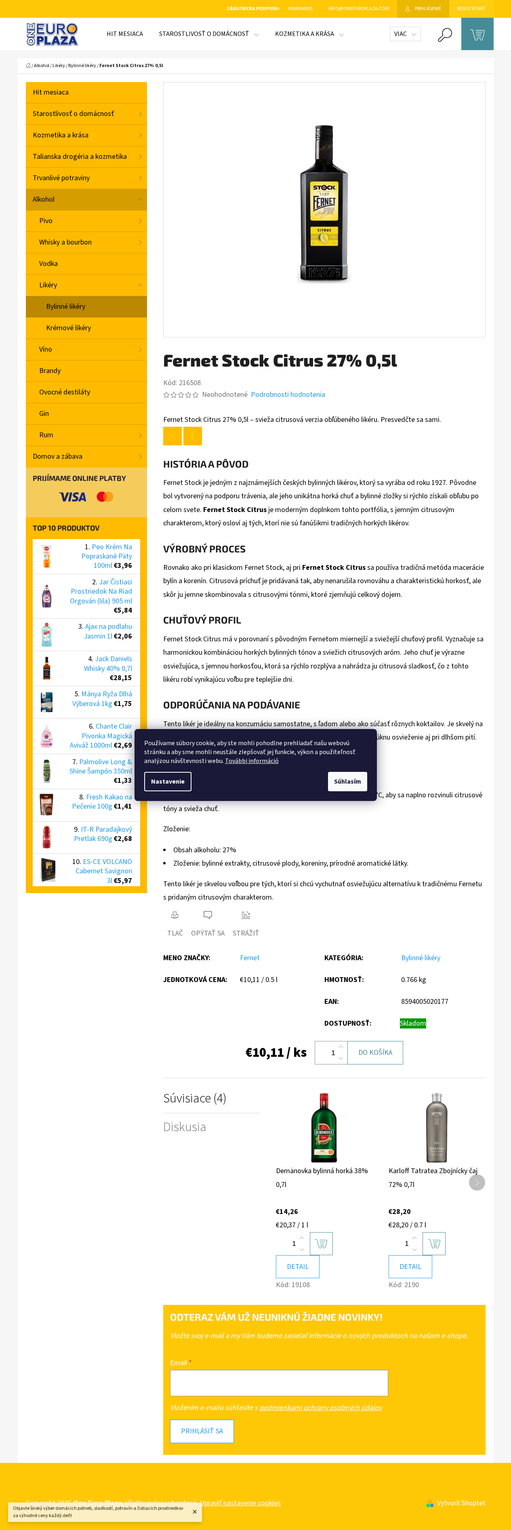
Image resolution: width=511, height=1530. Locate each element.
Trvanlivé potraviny (61, 178)
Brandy (50, 371)
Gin (44, 414)
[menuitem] (125, 34)
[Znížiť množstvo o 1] (341, 1058)
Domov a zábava (57, 456)
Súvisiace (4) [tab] (195, 1099)
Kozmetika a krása (60, 135)
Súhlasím (347, 781)
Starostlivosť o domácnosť (73, 114)
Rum (46, 435)
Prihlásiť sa (202, 1431)
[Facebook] (192, 436)
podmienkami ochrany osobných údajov (320, 1408)
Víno (45, 349)
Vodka (48, 264)
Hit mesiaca (51, 92)
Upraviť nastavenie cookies (240, 1503)
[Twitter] (172, 436)
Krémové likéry (68, 328)
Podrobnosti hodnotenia (288, 395)
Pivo (46, 221)
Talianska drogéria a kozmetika (80, 157)
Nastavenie (168, 781)
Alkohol (44, 199)
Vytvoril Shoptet (461, 1503)
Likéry (48, 285)
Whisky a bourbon (65, 242)
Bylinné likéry (65, 306)
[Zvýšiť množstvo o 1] (341, 1047)
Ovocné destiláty (64, 392)
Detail (298, 1267)
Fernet (250, 958)
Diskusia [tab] (184, 1127)
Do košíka (375, 1052)
